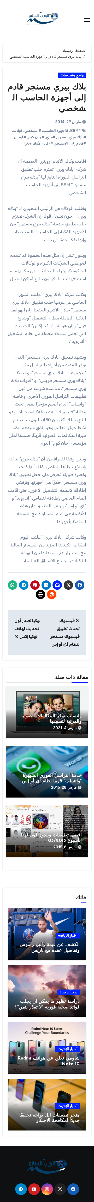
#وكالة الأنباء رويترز (38, 143)
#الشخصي (32, 131)
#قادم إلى (78, 143)
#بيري (50, 137)
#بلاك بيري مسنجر (71, 137)
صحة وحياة (69, 992)
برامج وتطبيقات (72, 75)
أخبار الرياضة (68, 935)
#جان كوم (36, 137)
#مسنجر (62, 143)
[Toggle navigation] (87, 20)
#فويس (20, 137)
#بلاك (17, 131)
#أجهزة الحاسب (55, 131)
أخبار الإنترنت (67, 1049)
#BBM (75, 131)
